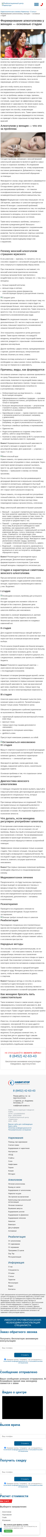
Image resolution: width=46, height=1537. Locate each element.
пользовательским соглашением (30, 1362)
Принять (8, 1531)
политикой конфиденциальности (15, 1361)
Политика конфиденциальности (19, 1128)
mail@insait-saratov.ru (21, 1105)
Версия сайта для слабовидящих (20, 1124)
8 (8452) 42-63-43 (23, 1056)
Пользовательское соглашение (19, 1130)
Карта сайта (12, 1126)
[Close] (3, 1390)
